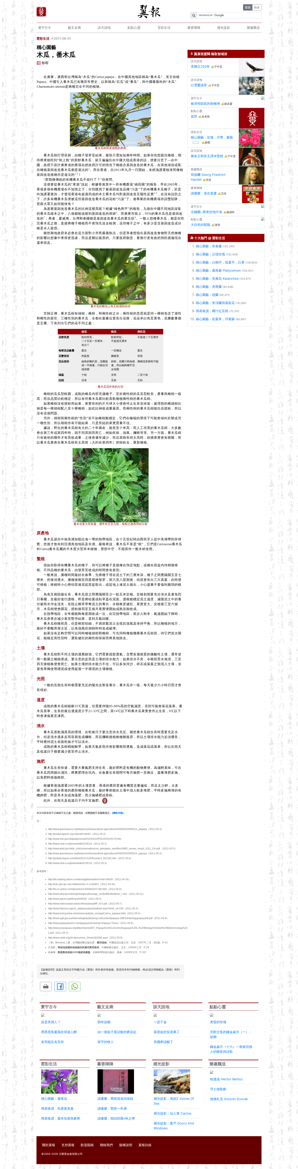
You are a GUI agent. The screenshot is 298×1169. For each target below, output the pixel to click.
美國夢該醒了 (163, 1042)
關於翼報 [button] (48, 1145)
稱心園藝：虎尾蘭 (209, 287)
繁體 (248, 7)
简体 (257, 7)
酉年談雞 (104, 1022)
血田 (194, 116)
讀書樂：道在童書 (204, 193)
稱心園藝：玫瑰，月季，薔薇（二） (212, 139)
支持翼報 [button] (67, 1145)
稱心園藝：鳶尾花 (54, 1098)
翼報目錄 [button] (144, 1145)
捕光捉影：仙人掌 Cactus (172, 1113)
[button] (46, 986)
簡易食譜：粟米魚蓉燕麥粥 (60, 1118)
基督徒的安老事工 (167, 1032)
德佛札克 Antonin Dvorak (229, 1099)
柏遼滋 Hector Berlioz (226, 1079)
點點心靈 (134, 28)
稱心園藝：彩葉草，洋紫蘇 (215, 319)
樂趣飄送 (253, 28)
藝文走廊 (74, 28)
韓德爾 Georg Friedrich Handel (208, 177)
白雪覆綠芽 (199, 85)
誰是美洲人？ (51, 1022)
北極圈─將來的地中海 (206, 212)
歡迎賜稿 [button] (87, 1145)
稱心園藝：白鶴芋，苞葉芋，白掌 (220, 262)
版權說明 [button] (125, 1145)
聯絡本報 (118, 813)
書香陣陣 (193, 28)
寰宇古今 (44, 28)
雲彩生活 (164, 28)
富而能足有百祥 (52, 1042)
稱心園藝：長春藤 (209, 246)
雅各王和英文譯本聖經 (207, 156)
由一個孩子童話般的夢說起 (117, 1032)
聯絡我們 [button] (106, 1145)
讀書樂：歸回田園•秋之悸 (116, 1118)
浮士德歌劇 (218, 1089)
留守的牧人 (106, 1042)
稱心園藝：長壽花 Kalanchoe (217, 278)
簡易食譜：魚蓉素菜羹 (57, 1108)
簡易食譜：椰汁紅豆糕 (212, 311)
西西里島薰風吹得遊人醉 (59, 1032)
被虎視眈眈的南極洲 (205, 103)
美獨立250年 (200, 66)
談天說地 (104, 28)
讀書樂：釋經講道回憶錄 (115, 1098)
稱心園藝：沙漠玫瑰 (210, 254)
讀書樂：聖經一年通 (112, 1108)
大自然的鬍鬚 (200, 225)
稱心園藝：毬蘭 (207, 295)
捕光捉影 (223, 28)
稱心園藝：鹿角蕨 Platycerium (218, 270)
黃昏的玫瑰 (218, 1022)
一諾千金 (160, 1022)
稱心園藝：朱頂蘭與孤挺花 (215, 303)
